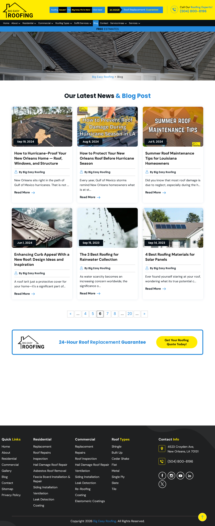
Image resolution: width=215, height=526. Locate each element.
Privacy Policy (11, 495)
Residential (28, 23)
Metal (115, 471)
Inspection (40, 459)
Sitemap (7, 489)
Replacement (42, 447)
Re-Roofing (83, 489)
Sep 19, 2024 (25, 142)
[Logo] (18, 10)
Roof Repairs (42, 453)
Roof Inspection (86, 459)
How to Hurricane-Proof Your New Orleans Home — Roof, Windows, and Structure (40, 158)
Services (133, 23)
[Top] (202, 517)
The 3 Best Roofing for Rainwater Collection (99, 257)
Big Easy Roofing (104, 521)
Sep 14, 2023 (156, 243)
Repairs (80, 453)
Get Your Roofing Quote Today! (177, 342)
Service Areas (117, 23)
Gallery (7, 471)
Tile (114, 489)
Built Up (117, 453)
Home (6, 23)
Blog (96, 23)
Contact (104, 23)
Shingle (116, 447)
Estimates (107, 29)
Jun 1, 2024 (24, 243)
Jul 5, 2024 (155, 142)
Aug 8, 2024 (91, 142)
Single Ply (118, 477)
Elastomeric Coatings (90, 501)
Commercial (44, 23)
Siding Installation (45, 487)
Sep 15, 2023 (91, 243)
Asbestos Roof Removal (49, 471)
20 (129, 313)
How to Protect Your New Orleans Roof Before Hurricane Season (107, 158)
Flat (114, 465)
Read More (22, 192)
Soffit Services (81, 23)
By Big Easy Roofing (32, 172)
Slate (115, 483)
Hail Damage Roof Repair (50, 465)
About (14, 23)
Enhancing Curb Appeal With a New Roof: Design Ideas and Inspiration (41, 259)
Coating (38, 505)
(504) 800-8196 (193, 11)
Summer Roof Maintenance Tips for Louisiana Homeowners (169, 158)
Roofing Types (62, 23)
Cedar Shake (120, 459)
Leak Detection (43, 499)
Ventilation (40, 493)
